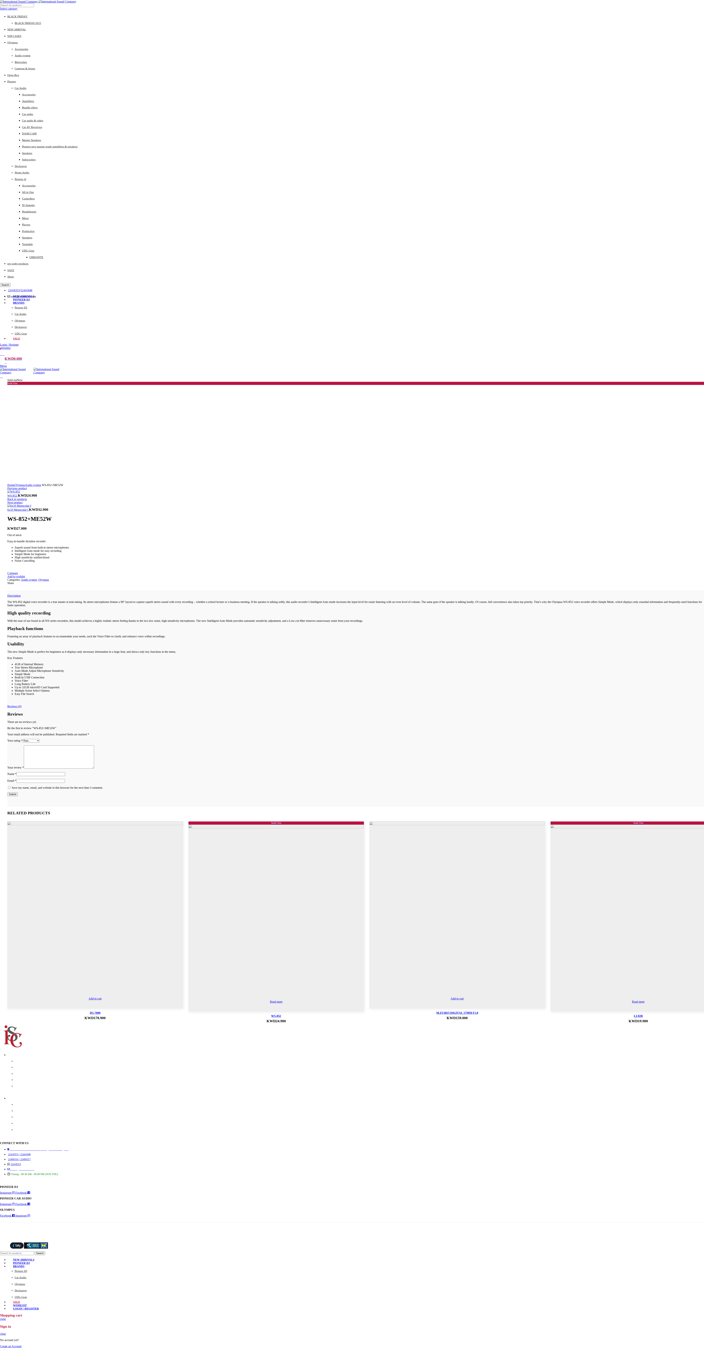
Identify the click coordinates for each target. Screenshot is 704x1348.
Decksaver (21, 166)
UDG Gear (28, 250)
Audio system (22, 55)
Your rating (15, 740)
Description (14, 595)
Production (28, 231)
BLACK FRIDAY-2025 (28, 23)
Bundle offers (30, 107)
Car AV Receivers (32, 127)
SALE (10, 270)
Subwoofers (29, 159)
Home (10, 485)
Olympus (12, 42)
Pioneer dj (20, 179)
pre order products (17, 263)
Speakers (27, 153)
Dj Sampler (28, 205)
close (3, 1319)
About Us (20, 1104)
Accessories (21, 49)
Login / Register (26, 1308)
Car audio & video (32, 120)
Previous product (17, 488)
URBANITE (36, 257)
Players (26, 224)
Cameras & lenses (25, 68)
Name (11, 773)
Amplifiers (28, 101)
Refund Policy (22, 1123)
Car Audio (20, 88)
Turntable (27, 244)
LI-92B (638, 1016)
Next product (15, 502)
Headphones (29, 211)
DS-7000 (95, 1012)
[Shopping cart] (1, 376)
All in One (28, 192)
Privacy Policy (22, 1117)
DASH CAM (29, 133)
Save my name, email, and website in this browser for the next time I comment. (57, 787)
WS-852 (12, 495)
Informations (14, 1098)
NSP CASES (14, 36)
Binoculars (21, 62)
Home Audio (22, 172)
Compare (12, 573)
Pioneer (11, 81)
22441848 (26, 290)
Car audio (27, 114)
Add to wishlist (16, 576)
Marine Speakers (31, 140)
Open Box (13, 75)
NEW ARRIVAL (16, 29)
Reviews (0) (14, 706)
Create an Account (10, 1346)
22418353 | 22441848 (19, 1154)
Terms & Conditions (25, 1129)
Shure (10, 276)
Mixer (25, 218)
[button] (95, 998)
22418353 (14, 290)
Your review (15, 767)
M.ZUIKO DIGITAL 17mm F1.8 (457, 1012)
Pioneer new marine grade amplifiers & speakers (50, 146)
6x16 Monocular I (18, 509)
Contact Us (20, 1110)
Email (11, 780)
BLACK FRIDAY (17, 16)
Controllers (28, 198)
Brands (10, 1055)
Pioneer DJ (21, 307)
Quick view (176, 828)
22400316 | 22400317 (19, 1159)
